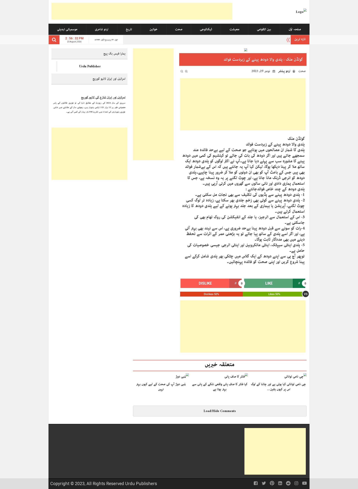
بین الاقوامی (264, 29)
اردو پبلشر (284, 71)
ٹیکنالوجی (206, 29)
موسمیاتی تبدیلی (67, 29)
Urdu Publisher (90, 66)
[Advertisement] (141, 11)
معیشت (234, 29)
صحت (178, 29)
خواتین (154, 29)
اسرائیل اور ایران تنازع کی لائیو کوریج (103, 94)
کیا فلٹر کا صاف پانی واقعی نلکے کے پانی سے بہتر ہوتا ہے (219, 386)
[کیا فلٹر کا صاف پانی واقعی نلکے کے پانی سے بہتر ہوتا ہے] (236, 376)
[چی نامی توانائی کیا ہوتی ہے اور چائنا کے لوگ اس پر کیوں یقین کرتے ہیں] (295, 376)
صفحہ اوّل (295, 29)
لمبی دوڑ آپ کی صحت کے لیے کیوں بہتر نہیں (161, 386)
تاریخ (129, 29)
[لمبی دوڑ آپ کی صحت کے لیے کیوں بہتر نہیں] (182, 376)
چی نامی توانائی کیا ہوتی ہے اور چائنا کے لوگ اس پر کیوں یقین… (278, 386)
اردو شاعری (101, 29)
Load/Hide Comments (220, 411)
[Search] (54, 40)
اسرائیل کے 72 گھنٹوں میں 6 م (263, 39)
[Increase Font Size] (186, 71)
